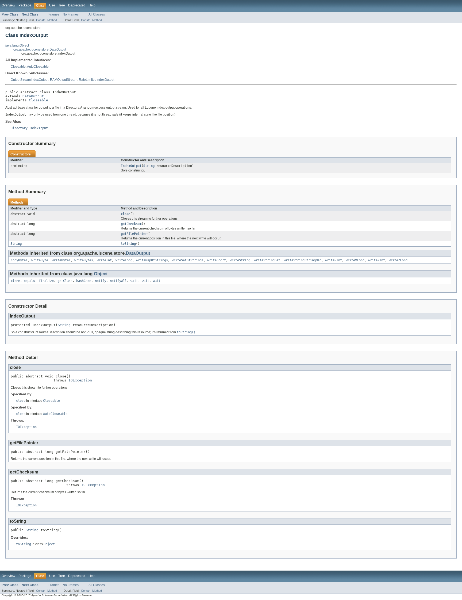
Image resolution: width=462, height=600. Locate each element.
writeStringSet (267, 260)
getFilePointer (134, 234)
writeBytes (61, 260)
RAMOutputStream (63, 80)
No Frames (71, 14)
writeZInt (376, 260)
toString (128, 244)
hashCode (83, 281)
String (149, 166)
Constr (40, 20)
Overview (8, 5)
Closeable (18, 66)
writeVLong (355, 260)
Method (52, 20)
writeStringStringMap (302, 260)
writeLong (124, 260)
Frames (53, 14)
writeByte (39, 260)
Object (101, 273)
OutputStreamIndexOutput (29, 80)
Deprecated (76, 5)
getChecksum (131, 224)
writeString (240, 260)
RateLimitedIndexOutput (96, 80)
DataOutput (33, 96)
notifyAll (118, 281)
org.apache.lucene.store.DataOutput (39, 49)
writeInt (104, 260)
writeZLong (398, 260)
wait (134, 281)
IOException (80, 380)
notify (100, 281)
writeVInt (333, 260)
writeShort (216, 260)
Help (91, 5)
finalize (46, 281)
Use (52, 5)
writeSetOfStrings (187, 260)
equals (29, 281)
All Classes (96, 14)
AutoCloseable (38, 66)
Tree (61, 5)
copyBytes (19, 260)
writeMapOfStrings (152, 260)
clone (15, 281)
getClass (64, 281)
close (125, 214)
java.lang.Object (17, 45)
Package (24, 5)
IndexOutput (131, 166)
